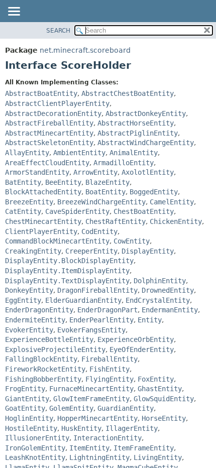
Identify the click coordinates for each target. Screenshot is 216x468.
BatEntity (23, 182)
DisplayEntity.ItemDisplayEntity (67, 271)
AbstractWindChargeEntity (145, 143)
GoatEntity (25, 408)
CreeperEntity (91, 251)
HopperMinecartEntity (97, 418)
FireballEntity (109, 359)
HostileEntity (31, 428)
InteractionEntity (107, 438)
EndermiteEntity (35, 320)
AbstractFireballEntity (49, 123)
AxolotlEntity (148, 172)
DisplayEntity (148, 251)
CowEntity (132, 241)
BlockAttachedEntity (43, 192)
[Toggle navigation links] (13, 12)
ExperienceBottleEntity (49, 339)
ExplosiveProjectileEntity (55, 349)
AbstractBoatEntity (41, 93)
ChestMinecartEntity (43, 221)
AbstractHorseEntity (135, 123)
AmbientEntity (79, 153)
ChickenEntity (176, 221)
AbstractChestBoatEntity (127, 93)
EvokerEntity (29, 330)
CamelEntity (172, 202)
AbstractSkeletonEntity (49, 143)
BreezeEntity (29, 202)
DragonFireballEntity (97, 290)
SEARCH (58, 30)
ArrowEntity (95, 172)
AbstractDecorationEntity (53, 113)
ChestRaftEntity (115, 221)
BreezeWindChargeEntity (101, 202)
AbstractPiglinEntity (137, 133)
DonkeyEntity (29, 290)
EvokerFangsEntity (91, 330)
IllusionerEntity (37, 438)
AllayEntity (27, 153)
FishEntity (109, 369)
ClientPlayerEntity (41, 231)
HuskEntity (81, 428)
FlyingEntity (109, 379)
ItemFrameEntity (144, 448)
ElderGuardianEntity (83, 300)
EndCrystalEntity (158, 300)
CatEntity (23, 211)
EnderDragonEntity (39, 310)
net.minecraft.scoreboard (85, 50)
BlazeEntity (107, 182)
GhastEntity (160, 389)
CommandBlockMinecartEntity (57, 241)
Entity (150, 320)
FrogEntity (25, 389)
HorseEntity (164, 418)
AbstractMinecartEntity (49, 133)
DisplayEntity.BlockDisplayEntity (69, 261)
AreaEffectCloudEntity (47, 163)
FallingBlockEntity (41, 359)
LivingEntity (158, 457)
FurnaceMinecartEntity (91, 389)
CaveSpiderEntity (77, 211)
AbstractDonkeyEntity (145, 113)
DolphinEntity (160, 281)
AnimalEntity (134, 153)
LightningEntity (99, 457)
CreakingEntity (33, 251)
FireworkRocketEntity (45, 369)
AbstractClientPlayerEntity (57, 103)
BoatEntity (105, 192)
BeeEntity (63, 182)
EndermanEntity (170, 310)
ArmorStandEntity (37, 172)
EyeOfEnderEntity (142, 349)
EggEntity (23, 300)
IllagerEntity (131, 428)
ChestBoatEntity (144, 211)
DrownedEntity (168, 290)
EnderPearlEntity (101, 320)
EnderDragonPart (107, 310)
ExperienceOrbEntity (135, 339)
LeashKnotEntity (35, 457)
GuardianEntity (125, 408)
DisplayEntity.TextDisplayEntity (67, 281)
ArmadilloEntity (123, 163)
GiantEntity (27, 399)
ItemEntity (89, 448)
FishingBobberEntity (43, 379)
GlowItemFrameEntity (91, 399)
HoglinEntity (29, 418)
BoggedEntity (154, 192)
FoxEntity (156, 379)
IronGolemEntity (35, 448)
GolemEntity (71, 408)
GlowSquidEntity (164, 399)
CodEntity (99, 231)
